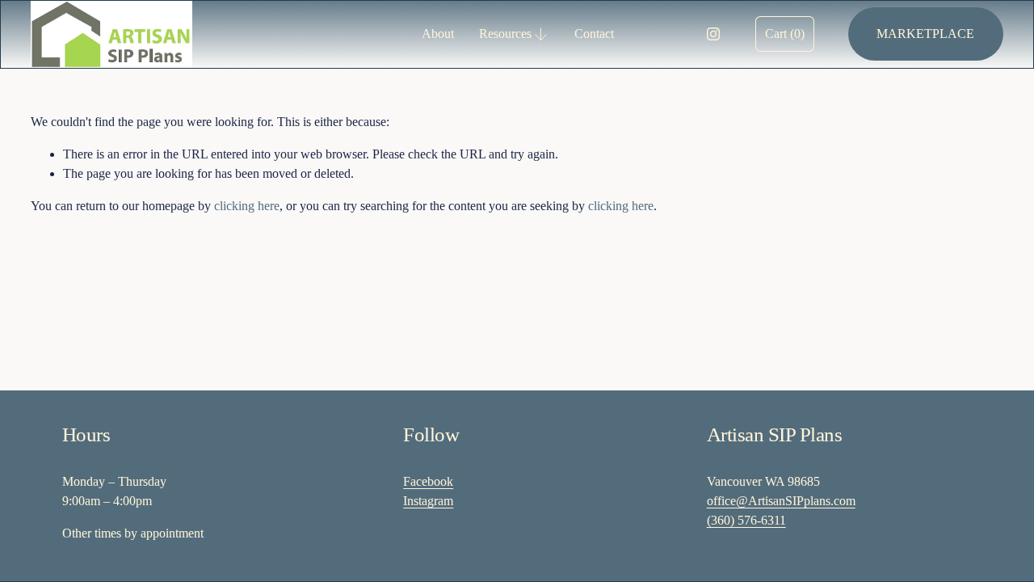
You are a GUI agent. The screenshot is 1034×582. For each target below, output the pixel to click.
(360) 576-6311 (746, 520)
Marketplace (925, 33)
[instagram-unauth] (713, 34)
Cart (785, 33)
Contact (594, 33)
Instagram (428, 501)
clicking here (247, 206)
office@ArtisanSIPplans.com (781, 501)
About (438, 33)
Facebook (428, 481)
